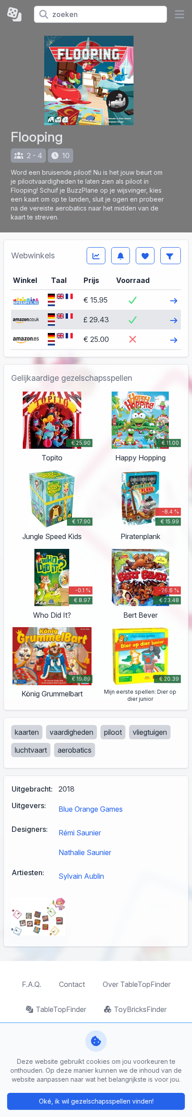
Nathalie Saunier (84, 852)
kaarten (27, 732)
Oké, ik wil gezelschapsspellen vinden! (96, 1101)
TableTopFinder (61, 1009)
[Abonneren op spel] (120, 255)
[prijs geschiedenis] (96, 255)
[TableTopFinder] (17, 14)
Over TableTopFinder (137, 984)
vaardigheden (71, 732)
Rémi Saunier (79, 832)
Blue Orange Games (90, 809)
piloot (113, 732)
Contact (72, 984)
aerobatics (75, 750)
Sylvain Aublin (81, 876)
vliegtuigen (150, 732)
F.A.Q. (31, 984)
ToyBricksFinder (140, 1009)
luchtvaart (31, 750)
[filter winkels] (170, 255)
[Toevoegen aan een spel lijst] (145, 255)
